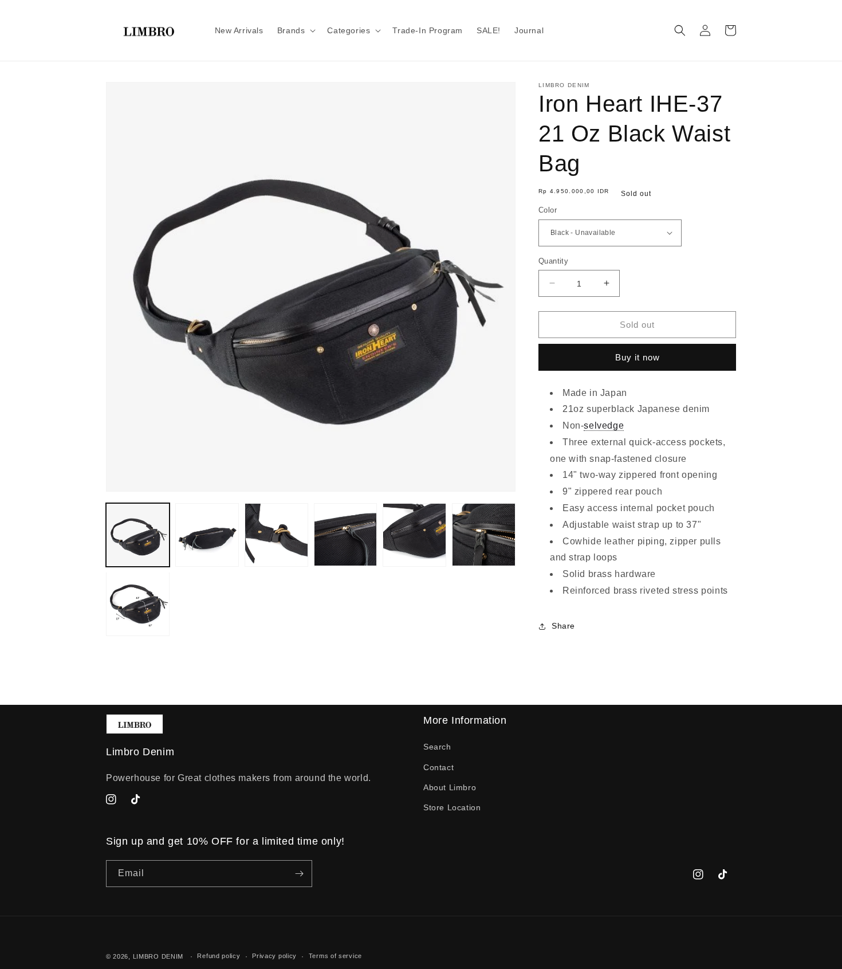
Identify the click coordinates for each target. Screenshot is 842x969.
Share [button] (563, 625)
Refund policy (218, 955)
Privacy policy (274, 955)
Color (547, 210)
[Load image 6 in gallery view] (484, 535)
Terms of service (335, 955)
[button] (295, 30)
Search (437, 746)
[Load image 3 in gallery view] (276, 535)
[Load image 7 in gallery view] (138, 603)
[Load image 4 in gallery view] (345, 535)
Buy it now (637, 357)
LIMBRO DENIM (158, 956)
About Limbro (449, 787)
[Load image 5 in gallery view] (414, 535)
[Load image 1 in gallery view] (138, 535)
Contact (438, 767)
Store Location (452, 807)
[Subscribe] (299, 873)
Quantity (553, 260)
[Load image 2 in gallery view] (207, 535)
